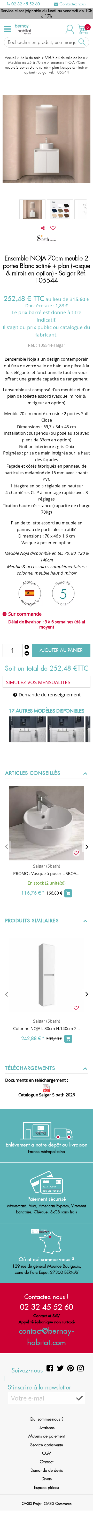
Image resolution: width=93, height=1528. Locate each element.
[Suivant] (87, 846)
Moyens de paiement (46, 1436)
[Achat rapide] (68, 893)
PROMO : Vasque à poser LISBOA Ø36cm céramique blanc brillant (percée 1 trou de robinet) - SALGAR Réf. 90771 (46, 873)
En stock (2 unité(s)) (47, 883)
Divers (47, 1478)
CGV (46, 1453)
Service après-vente (46, 1445)
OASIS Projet (31, 1503)
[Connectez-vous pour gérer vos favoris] (53, 228)
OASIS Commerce (58, 1503)
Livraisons (46, 1427)
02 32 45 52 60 (25, 3)
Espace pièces (46, 1487)
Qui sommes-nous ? (47, 1419)
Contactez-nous (72, 4)
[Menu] (7, 29)
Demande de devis (46, 1470)
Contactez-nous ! (46, 1296)
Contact (46, 1462)
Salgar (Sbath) (46, 866)
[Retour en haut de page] (83, 1512)
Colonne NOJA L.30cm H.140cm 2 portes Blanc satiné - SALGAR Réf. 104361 (46, 1028)
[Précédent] (6, 846)
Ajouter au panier (61, 650)
